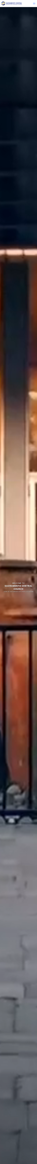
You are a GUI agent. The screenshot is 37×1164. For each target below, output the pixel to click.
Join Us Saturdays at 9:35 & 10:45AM (18, 591)
